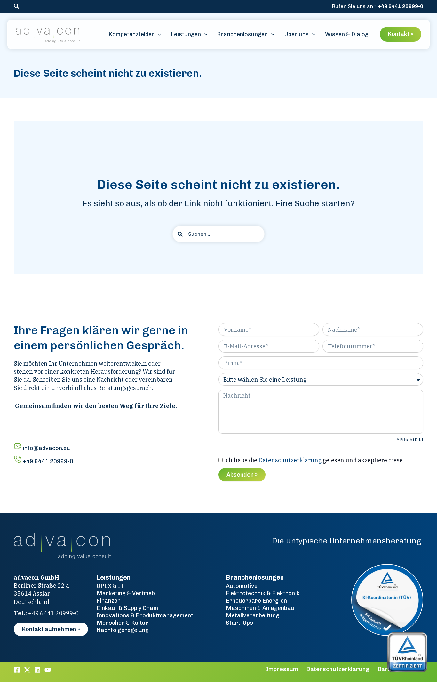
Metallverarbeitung (252, 615)
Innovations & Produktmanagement (145, 615)
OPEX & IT (110, 586)
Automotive (242, 586)
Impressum (282, 669)
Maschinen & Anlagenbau (260, 608)
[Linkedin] (37, 670)
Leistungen (114, 577)
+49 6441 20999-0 (400, 6)
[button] (17, 6)
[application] (158, 34)
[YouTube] (47, 670)
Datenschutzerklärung (290, 460)
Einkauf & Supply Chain (127, 608)
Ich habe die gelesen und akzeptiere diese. (314, 460)
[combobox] (218, 234)
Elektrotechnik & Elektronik (263, 593)
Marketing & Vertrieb (126, 593)
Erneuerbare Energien (256, 601)
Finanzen (109, 601)
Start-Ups (239, 623)
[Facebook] (17, 670)
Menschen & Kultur (122, 623)
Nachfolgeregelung (123, 630)
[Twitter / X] (27, 670)
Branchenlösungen (255, 577)
